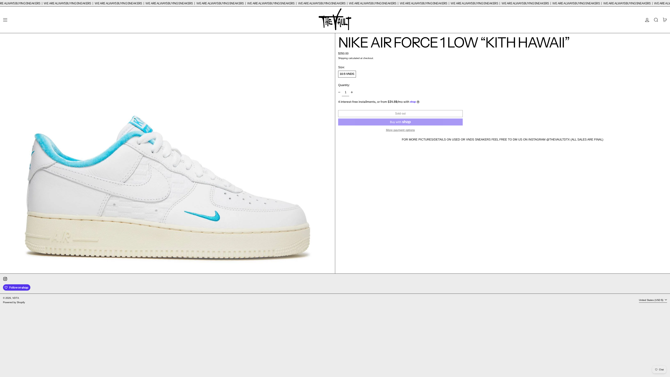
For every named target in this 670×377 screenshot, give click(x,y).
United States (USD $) (651, 300)
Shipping (343, 58)
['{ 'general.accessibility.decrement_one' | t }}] (339, 92)
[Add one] (351, 92)
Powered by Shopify (14, 302)
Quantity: (344, 85)
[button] (656, 20)
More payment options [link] (400, 130)
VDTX (15, 298)
